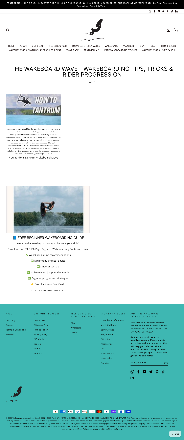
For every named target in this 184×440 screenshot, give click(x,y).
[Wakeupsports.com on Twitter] (151, 371)
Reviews (10, 334)
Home (37, 348)
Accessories (106, 344)
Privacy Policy (41, 334)
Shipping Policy (41, 325)
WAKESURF (129, 46)
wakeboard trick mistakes (18, 151)
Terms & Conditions (16, 329)
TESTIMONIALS (91, 50)
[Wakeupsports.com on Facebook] (138, 371)
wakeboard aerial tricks (18, 145)
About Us (38, 353)
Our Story (11, 320)
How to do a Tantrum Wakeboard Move (33, 157)
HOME (11, 46)
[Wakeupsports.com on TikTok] (163, 371)
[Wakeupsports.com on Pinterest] (157, 371)
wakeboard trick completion (27, 148)
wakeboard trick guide (49, 148)
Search (37, 344)
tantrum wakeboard (20, 140)
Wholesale (76, 327)
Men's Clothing (108, 325)
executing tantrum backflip (18, 129)
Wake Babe (106, 358)
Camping (105, 363)
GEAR (153, 46)
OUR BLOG (37, 46)
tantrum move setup (38, 137)
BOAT (143, 46)
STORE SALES (168, 46)
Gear (103, 348)
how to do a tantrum (40, 129)
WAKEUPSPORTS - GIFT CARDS (158, 50)
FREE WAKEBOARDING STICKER (120, 50)
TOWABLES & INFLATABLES (86, 46)
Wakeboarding (108, 353)
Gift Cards (39, 339)
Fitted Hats (106, 339)
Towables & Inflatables (112, 320)
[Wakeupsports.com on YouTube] (144, 371)
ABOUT (23, 46)
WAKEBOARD (111, 46)
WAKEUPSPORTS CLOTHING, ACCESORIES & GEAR (35, 50)
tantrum (25, 137)
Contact (10, 325)
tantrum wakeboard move (41, 140)
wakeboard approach (39, 145)
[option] (92, 4)
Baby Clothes (107, 334)
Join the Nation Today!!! (48, 290)
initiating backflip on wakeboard (44, 132)
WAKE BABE (72, 50)
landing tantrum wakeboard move (24, 134)
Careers (75, 332)
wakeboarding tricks (32, 153)
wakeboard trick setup (39, 151)
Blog (73, 323)
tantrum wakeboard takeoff (43, 143)
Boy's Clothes (107, 329)
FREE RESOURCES (57, 46)
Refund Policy (41, 329)
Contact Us (39, 320)
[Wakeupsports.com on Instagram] (132, 371)
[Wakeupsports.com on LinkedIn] (132, 377)
